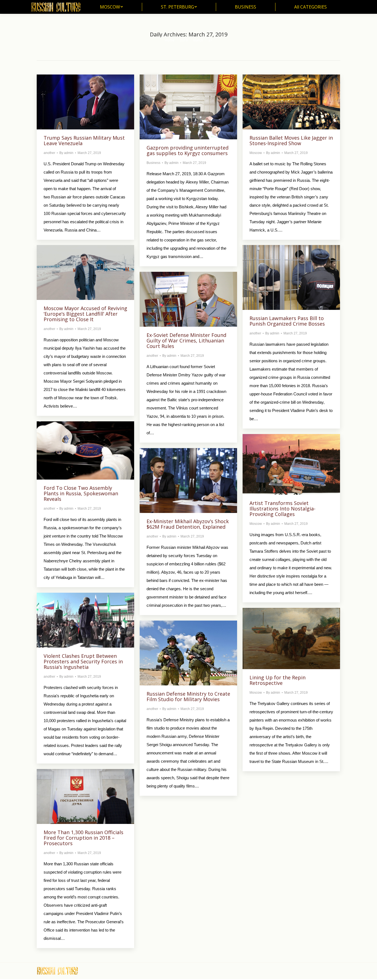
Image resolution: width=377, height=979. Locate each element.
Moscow (255, 153)
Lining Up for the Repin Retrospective (277, 680)
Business (153, 163)
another (49, 153)
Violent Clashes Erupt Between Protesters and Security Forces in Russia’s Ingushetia (83, 661)
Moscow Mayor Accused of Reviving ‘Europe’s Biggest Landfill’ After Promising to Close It (85, 314)
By (66, 153)
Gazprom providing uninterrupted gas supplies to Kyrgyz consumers (188, 150)
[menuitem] (111, 7)
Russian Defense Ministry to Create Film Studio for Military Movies (188, 696)
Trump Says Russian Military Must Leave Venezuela (84, 140)
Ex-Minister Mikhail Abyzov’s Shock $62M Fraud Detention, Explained (188, 524)
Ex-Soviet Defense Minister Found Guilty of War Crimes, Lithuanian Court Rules (186, 340)
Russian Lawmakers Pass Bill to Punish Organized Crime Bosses (287, 321)
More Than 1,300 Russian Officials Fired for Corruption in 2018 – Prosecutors (83, 838)
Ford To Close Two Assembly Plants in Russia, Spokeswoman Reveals (81, 493)
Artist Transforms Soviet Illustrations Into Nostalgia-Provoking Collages (282, 508)
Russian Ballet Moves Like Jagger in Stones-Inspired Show (291, 140)
